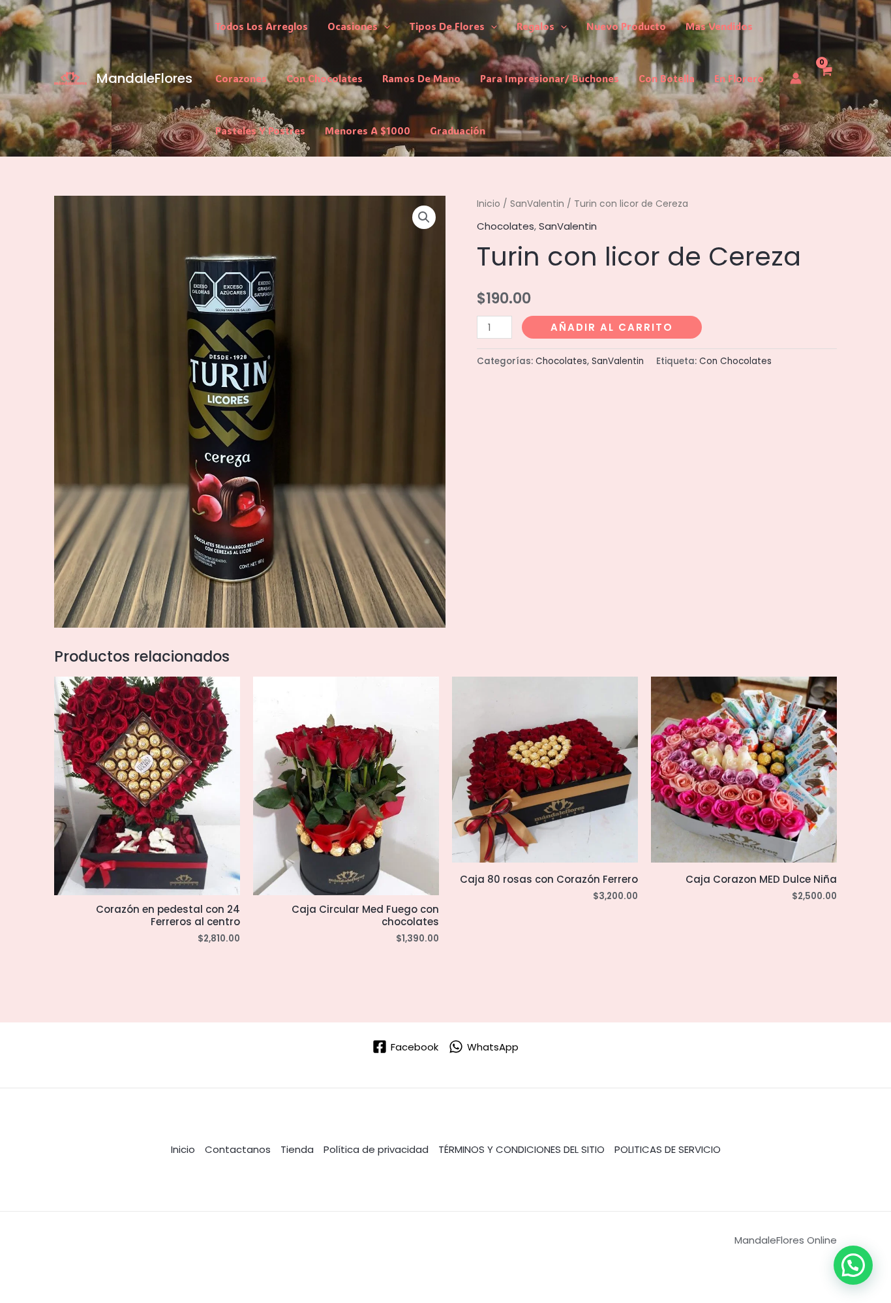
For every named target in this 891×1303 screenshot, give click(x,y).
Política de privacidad (376, 1149)
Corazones (241, 78)
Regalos (535, 26)
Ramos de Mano (421, 78)
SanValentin (537, 204)
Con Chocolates (324, 78)
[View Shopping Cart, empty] (826, 78)
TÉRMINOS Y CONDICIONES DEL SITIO (521, 1149)
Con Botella (667, 78)
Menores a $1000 (367, 130)
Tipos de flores (447, 26)
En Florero (739, 78)
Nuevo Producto (626, 26)
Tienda (297, 1149)
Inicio (488, 204)
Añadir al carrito (612, 327)
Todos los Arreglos (261, 26)
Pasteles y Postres (260, 130)
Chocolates (505, 226)
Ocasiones (352, 26)
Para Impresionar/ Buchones (549, 78)
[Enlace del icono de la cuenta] (796, 78)
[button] (424, 217)
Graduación (457, 130)
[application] (384, 26)
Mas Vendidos (719, 26)
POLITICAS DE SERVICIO (667, 1149)
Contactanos (238, 1149)
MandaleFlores (144, 78)
